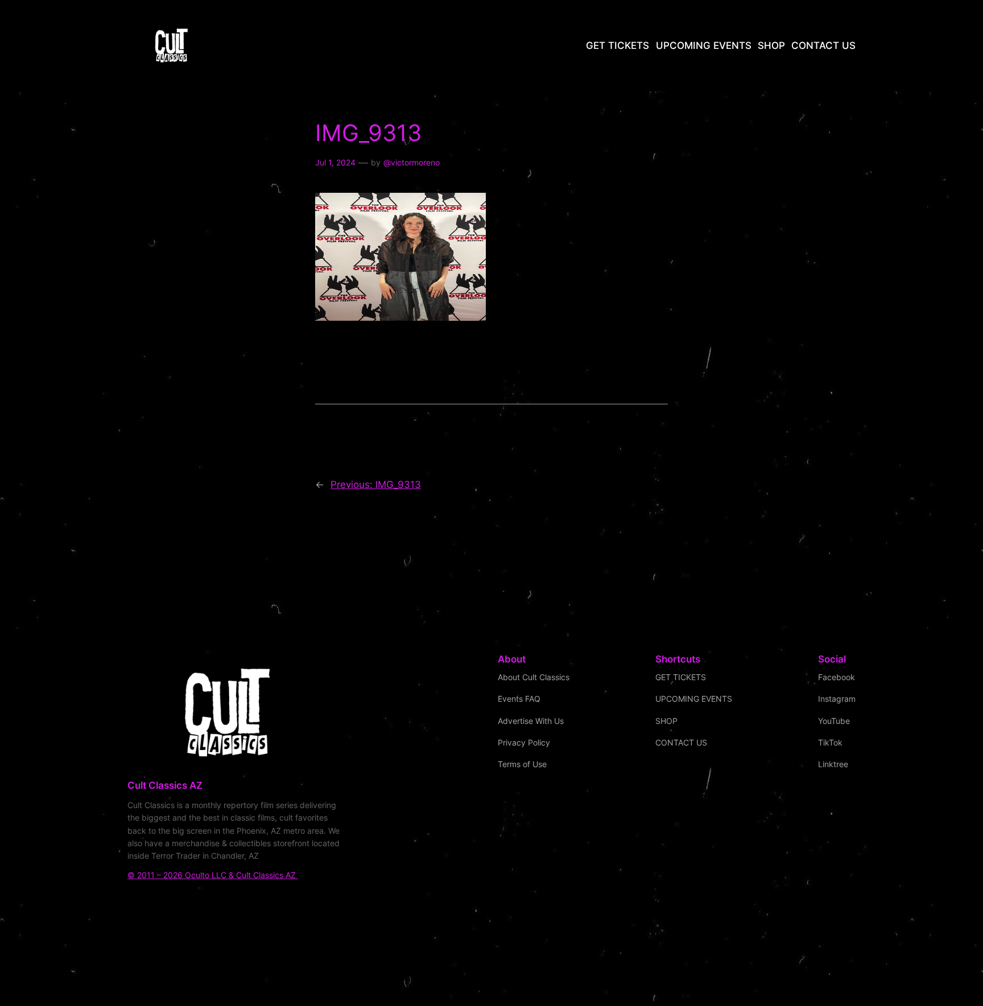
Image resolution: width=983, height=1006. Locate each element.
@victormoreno (411, 162)
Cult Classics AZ (165, 785)
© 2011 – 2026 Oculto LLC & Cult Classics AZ (212, 875)
